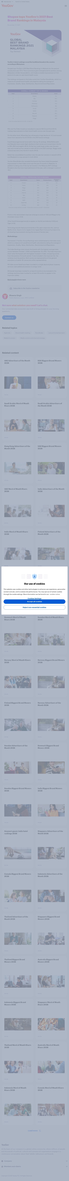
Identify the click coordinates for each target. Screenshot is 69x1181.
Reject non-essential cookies (34, 607)
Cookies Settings (34, 598)
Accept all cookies (34, 601)
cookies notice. (55, 594)
